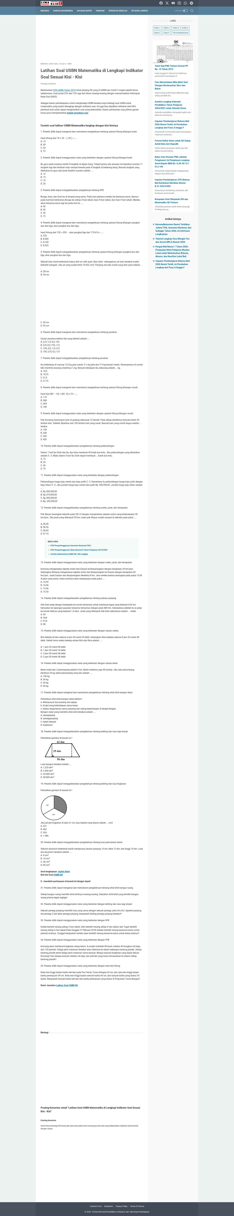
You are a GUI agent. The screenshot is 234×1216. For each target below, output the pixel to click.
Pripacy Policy (121, 1206)
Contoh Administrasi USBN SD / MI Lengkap (69, 554)
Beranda (45, 11)
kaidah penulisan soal (77, 113)
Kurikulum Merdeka (63, 11)
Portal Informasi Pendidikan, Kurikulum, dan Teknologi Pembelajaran (121, 1212)
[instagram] (179, 3)
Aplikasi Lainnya (139, 11)
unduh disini (64, 871)
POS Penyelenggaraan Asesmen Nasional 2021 (71, 545)
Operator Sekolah (118, 11)
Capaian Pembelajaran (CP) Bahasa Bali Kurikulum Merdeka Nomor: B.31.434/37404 (172, 182)
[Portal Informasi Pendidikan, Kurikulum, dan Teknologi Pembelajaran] (53, 3)
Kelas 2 (166, 28)
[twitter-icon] (167, 3)
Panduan (100, 11)
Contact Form (96, 1206)
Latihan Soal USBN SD (67, 985)
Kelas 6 (166, 33)
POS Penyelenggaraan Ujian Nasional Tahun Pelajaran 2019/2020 (79, 550)
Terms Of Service (137, 1206)
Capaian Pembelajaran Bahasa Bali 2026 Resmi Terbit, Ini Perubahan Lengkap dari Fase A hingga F (172, 124)
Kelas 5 (157, 33)
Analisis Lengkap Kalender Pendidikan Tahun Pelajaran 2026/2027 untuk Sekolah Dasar (170, 104)
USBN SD (58, 875)
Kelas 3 (176, 28)
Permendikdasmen (180, 33)
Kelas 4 (185, 28)
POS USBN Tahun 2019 (64, 90)
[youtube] (173, 3)
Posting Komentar (48, 84)
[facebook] (161, 3)
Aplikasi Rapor (84, 11)
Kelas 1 (157, 28)
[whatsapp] (185, 3)
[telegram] (191, 3)
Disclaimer (108, 1206)
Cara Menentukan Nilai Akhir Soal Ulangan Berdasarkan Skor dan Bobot (171, 85)
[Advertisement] (92, 39)
